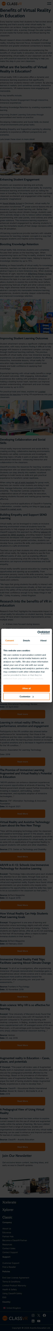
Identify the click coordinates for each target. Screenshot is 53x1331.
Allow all (26, 688)
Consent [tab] (9, 640)
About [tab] (43, 640)
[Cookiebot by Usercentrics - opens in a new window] (38, 633)
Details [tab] (26, 640)
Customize (25, 696)
